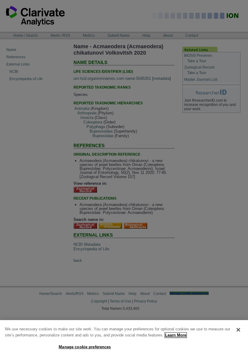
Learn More (175, 335)
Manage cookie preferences (85, 347)
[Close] (238, 329)
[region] (124, 339)
